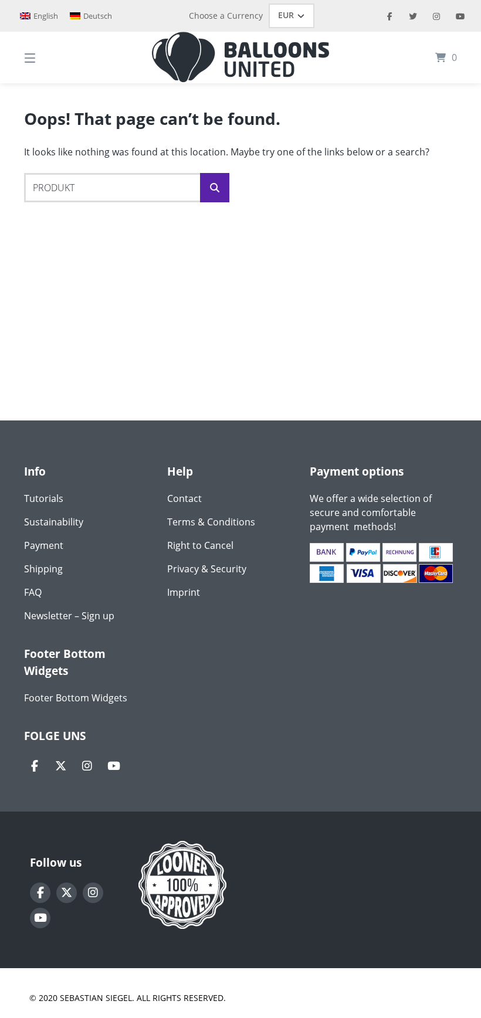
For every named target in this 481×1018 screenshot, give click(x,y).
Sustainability (53, 521)
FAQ (33, 592)
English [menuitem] (45, 16)
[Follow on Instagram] (87, 766)
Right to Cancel (200, 545)
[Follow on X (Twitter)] (60, 766)
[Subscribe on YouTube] (113, 766)
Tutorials (43, 498)
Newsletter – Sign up (69, 615)
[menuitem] (39, 16)
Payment (43, 545)
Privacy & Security (206, 568)
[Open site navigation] (50, 57)
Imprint (183, 592)
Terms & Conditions (211, 521)
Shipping (43, 568)
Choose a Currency (226, 15)
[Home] (240, 57)
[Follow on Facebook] (34, 766)
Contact (184, 498)
